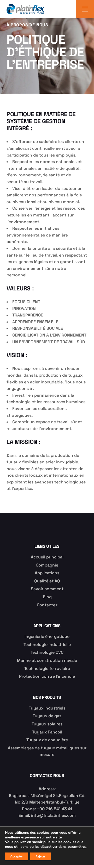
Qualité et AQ (47, 581)
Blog (47, 597)
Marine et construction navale (47, 660)
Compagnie (47, 565)
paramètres (77, 846)
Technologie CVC (47, 652)
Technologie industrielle (47, 644)
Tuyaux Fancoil (47, 732)
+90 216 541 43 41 (54, 809)
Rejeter (40, 856)
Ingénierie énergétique (47, 636)
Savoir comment (47, 589)
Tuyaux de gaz (47, 716)
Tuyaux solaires (47, 724)
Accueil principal (47, 557)
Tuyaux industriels (47, 708)
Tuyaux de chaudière (47, 740)
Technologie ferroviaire (47, 668)
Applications (47, 573)
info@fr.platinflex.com (53, 815)
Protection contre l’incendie (47, 676)
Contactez (47, 605)
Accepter (16, 856)
